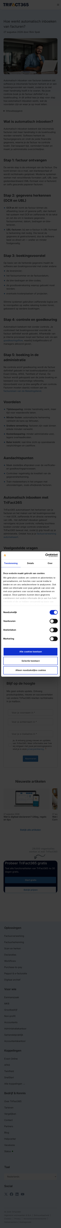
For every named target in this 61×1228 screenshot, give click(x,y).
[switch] (54, 621)
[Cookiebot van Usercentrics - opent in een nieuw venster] (45, 555)
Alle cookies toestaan (30, 651)
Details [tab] (30, 563)
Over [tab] (50, 563)
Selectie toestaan (31, 660)
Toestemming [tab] (11, 563)
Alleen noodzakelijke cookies (30, 670)
